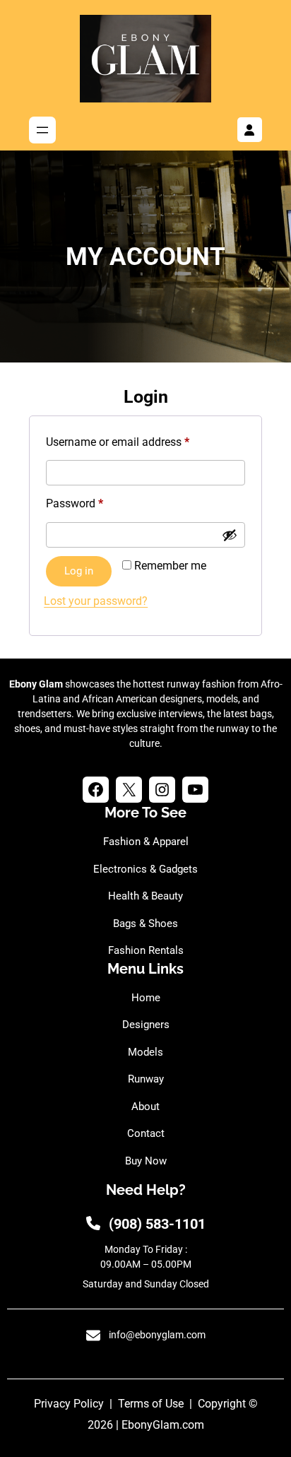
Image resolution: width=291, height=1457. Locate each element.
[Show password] (229, 535)
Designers (146, 1024)
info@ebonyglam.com (157, 1334)
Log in (78, 571)
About (145, 1106)
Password (96, 503)
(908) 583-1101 (157, 1223)
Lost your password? (96, 601)
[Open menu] (42, 130)
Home (145, 997)
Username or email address (139, 442)
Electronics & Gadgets (145, 869)
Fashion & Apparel (146, 841)
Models (145, 1052)
